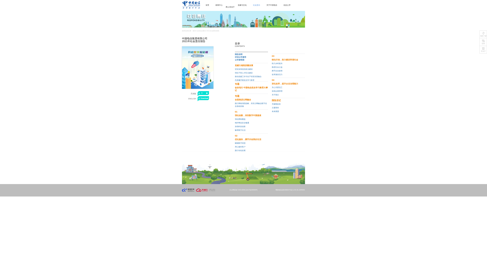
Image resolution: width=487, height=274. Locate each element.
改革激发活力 (277, 74)
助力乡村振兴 (277, 63)
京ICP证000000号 (252, 190)
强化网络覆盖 (240, 119)
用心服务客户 (240, 147)
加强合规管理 (277, 91)
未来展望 (275, 111)
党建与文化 (242, 5)
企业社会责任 (201, 31)
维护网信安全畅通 (242, 123)
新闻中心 (219, 5)
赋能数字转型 (240, 143)
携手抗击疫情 (277, 71)
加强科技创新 (240, 126)
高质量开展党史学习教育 (244, 80)
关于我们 (275, 95)
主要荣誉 (275, 108)
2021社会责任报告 (213, 31)
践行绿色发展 (240, 150)
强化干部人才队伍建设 (244, 73)
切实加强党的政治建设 (244, 69)
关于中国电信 (271, 5)
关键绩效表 (276, 104)
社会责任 (256, 5)
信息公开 (287, 5)
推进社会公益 (277, 67)
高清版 (194, 94)
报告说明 (238, 54)
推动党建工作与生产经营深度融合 (248, 76)
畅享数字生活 (240, 130)
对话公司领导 (240, 57)
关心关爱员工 (277, 87)
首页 (207, 5)
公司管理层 (239, 60)
